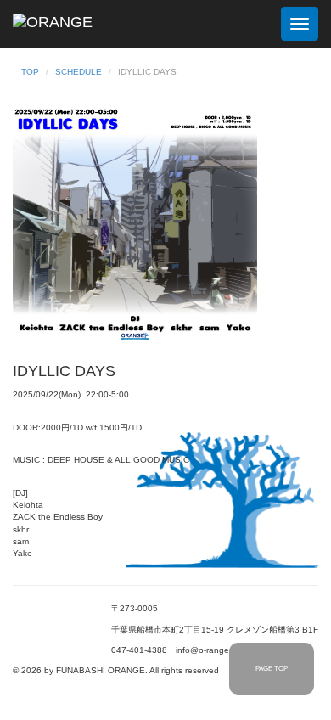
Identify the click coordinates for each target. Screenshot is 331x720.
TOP (30, 71)
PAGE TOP (271, 668)
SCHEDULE (78, 71)
